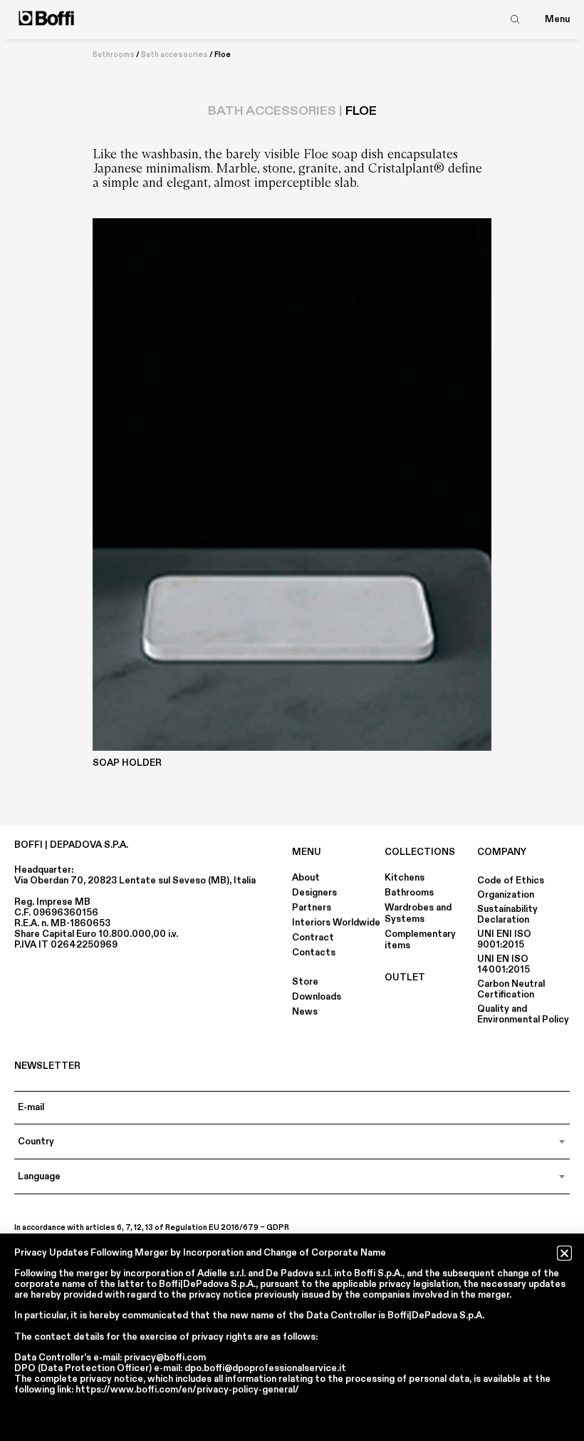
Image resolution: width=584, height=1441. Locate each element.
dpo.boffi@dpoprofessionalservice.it (265, 1368)
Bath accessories (174, 55)
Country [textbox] (36, 1141)
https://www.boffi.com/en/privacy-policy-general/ (187, 1389)
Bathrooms (114, 55)
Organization (505, 895)
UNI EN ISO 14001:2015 (503, 964)
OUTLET (405, 977)
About (306, 877)
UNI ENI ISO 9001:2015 (504, 939)
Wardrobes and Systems (418, 913)
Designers (314, 892)
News (305, 1011)
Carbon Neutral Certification (511, 989)
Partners (311, 907)
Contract (313, 937)
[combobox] (292, 1142)
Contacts (313, 952)
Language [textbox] (39, 1176)
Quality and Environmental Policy (523, 1014)
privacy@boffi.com (165, 1357)
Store (305, 982)
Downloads (316, 996)
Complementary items (420, 939)
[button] (564, 1253)
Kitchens (404, 877)
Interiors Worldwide (336, 922)
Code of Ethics (510, 880)
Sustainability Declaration (507, 914)
